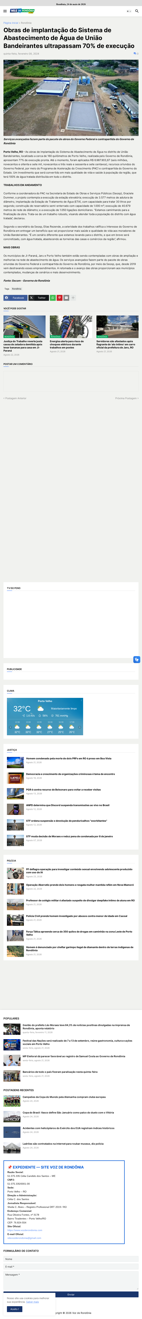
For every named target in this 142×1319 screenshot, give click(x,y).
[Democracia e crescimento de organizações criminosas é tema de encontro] (15, 778)
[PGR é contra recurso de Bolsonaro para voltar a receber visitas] (15, 793)
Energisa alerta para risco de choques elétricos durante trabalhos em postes (67, 344)
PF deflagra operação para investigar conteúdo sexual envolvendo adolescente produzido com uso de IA (79, 871)
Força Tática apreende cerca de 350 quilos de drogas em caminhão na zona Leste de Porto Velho (79, 933)
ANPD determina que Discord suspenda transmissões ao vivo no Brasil (67, 805)
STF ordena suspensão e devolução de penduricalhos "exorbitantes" (66, 820)
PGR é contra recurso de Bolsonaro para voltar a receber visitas (63, 789)
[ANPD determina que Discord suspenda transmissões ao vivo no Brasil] (15, 809)
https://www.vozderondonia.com (24, 1230)
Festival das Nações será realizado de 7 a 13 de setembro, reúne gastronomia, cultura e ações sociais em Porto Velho (77, 1042)
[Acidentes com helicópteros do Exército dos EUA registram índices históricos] (11, 1132)
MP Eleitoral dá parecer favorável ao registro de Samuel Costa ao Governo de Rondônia (74, 1056)
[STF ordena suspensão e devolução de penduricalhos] (15, 825)
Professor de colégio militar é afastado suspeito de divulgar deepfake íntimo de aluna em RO (80, 900)
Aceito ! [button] (14, 1309)
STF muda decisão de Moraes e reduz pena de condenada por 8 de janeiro (69, 836)
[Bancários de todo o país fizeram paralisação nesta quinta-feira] (11, 1076)
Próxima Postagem (126, 398)
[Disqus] (71, 443)
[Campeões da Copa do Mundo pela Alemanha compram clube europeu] (11, 1101)
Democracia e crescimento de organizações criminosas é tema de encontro (70, 773)
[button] (5, 11)
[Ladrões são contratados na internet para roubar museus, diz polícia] (11, 1147)
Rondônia (26, 23)
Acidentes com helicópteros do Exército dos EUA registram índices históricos (68, 1128)
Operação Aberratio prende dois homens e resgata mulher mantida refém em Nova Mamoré (80, 884)
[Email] (66, 298)
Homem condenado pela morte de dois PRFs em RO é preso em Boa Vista (68, 758)
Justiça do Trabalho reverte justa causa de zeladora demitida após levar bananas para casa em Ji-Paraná (22, 346)
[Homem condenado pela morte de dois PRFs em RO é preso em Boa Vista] (15, 762)
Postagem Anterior (15, 398)
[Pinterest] (60, 298)
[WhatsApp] (53, 298)
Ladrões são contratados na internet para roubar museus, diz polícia (63, 1143)
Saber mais (32, 1301)
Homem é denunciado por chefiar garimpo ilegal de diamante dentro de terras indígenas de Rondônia (79, 949)
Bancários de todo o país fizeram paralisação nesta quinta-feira (60, 1071)
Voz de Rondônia (81, 1312)
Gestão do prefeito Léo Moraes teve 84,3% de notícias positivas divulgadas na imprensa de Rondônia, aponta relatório (76, 1027)
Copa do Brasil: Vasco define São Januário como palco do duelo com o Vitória (68, 1112)
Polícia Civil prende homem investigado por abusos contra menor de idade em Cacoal (76, 915)
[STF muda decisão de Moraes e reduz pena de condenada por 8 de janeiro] (15, 840)
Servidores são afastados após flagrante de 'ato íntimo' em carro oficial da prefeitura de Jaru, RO (115, 344)
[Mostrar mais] (73, 298)
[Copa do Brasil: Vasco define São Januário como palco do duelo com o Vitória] (11, 1116)
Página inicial (10, 23)
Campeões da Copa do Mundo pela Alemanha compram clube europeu (64, 1096)
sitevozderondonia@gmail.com (24, 1238)
